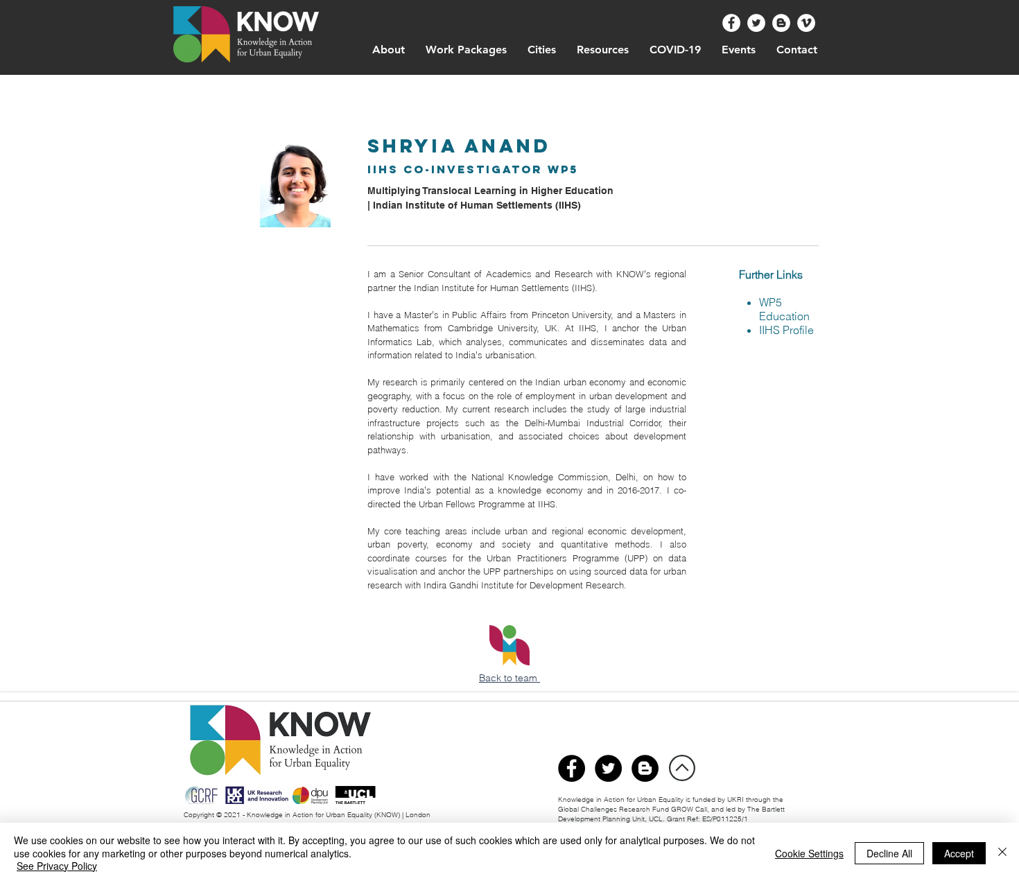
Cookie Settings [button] (809, 853)
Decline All (889, 853)
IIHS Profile (786, 330)
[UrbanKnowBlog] (645, 768)
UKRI (736, 799)
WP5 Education (784, 309)
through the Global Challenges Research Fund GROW (670, 804)
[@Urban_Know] (756, 23)
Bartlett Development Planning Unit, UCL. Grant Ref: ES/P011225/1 (671, 814)
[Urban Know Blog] (781, 23)
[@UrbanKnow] (731, 23)
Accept (959, 853)
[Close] (1002, 853)
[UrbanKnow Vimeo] (806, 23)
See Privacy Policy (57, 866)
